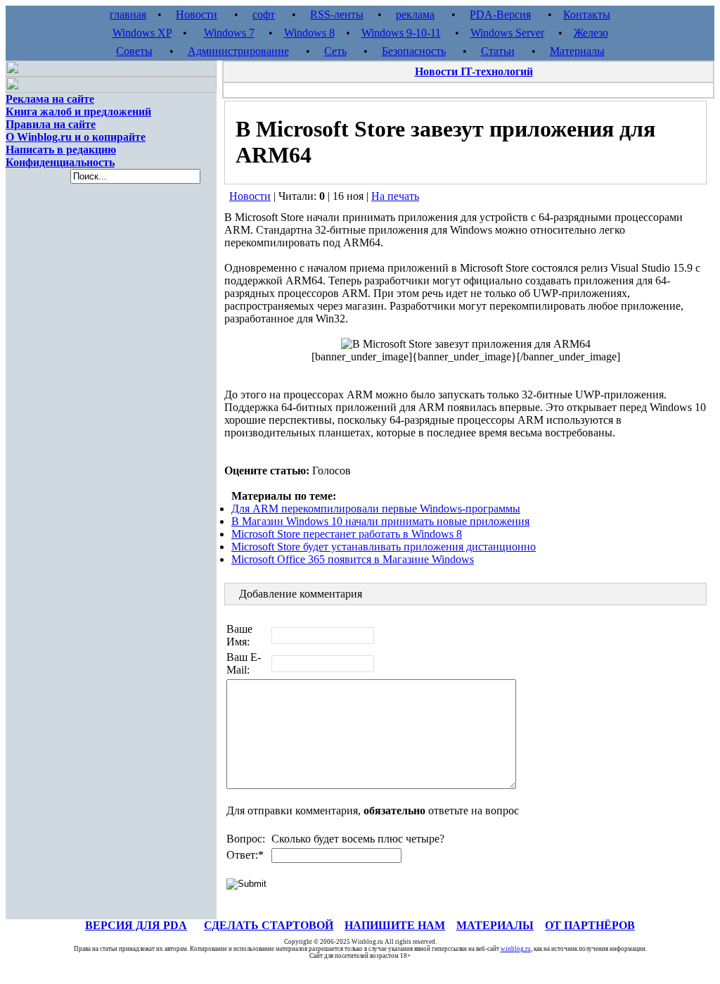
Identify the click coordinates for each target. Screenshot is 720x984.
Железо (591, 33)
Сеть (335, 51)
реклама (415, 14)
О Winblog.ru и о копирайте (76, 137)
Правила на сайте (51, 124)
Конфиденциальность (60, 162)
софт (263, 14)
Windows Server (507, 33)
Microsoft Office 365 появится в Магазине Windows (352, 559)
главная (128, 14)
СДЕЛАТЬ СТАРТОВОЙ (268, 925)
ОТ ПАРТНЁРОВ (590, 925)
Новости (196, 14)
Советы (134, 51)
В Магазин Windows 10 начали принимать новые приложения (380, 521)
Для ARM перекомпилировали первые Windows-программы (375, 509)
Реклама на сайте (50, 99)
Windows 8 (309, 33)
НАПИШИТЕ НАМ (395, 925)
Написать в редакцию (61, 150)
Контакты (586, 14)
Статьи (498, 51)
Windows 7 (229, 33)
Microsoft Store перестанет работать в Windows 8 (346, 534)
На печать (395, 196)
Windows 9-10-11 (401, 33)
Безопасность (414, 51)
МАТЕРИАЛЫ (495, 925)
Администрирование (238, 51)
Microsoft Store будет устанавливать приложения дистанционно (383, 547)
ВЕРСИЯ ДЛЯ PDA (136, 925)
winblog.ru (516, 948)
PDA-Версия (500, 14)
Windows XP (142, 33)
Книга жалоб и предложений (78, 112)
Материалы (577, 51)
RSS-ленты (337, 14)
